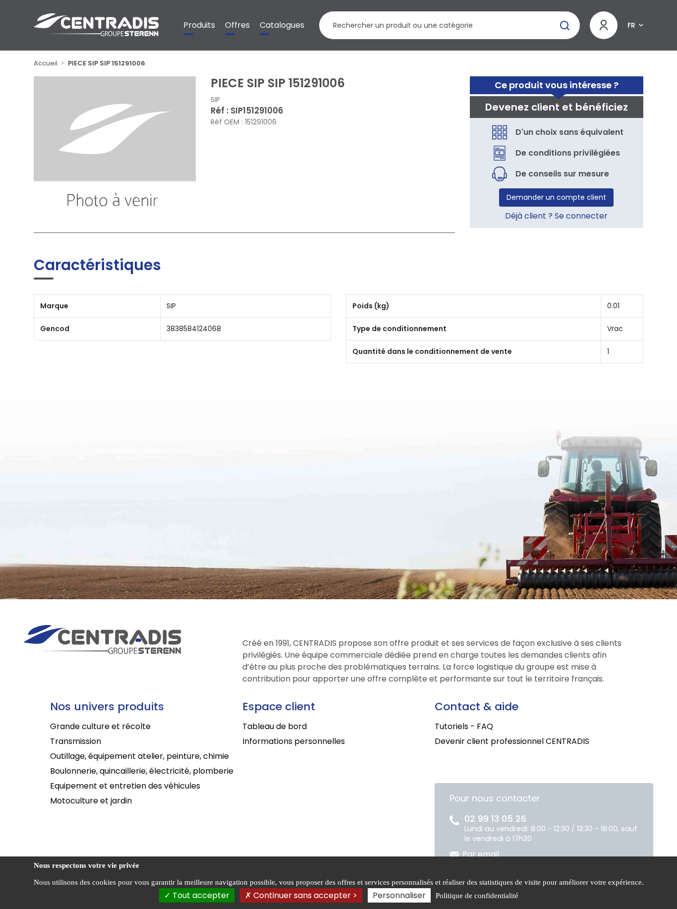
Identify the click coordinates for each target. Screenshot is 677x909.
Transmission (75, 741)
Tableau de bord (274, 726)
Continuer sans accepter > (304, 895)
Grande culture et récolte (100, 726)
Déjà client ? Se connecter (556, 216)
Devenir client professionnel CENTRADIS (512, 741)
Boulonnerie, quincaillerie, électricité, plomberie (141, 771)
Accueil (45, 63)
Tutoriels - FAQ (464, 726)
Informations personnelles (293, 741)
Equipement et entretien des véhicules (125, 786)
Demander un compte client (556, 197)
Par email (480, 854)
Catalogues (282, 25)
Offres (237, 25)
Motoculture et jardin (91, 800)
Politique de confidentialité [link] (477, 896)
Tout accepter (199, 895)
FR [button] (631, 25)
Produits (199, 25)
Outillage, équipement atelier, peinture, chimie (139, 756)
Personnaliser (399, 895)
